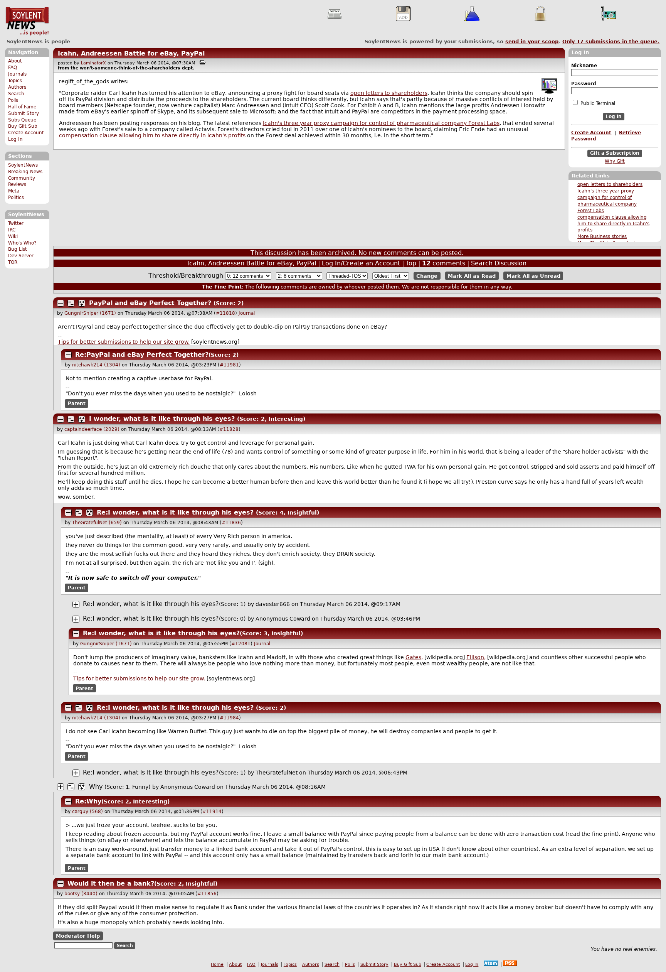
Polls (13, 100)
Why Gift (615, 161)
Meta (13, 191)
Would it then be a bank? (110, 883)
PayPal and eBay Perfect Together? (150, 303)
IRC (11, 230)
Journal (247, 313)
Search (16, 93)
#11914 (212, 811)
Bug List (17, 249)
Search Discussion (498, 263)
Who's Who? (22, 243)
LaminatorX (93, 63)
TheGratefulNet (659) (97, 522)
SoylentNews (27, 21)
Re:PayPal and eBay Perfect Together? (142, 354)
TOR (12, 262)
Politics (16, 197)
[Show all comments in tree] (81, 303)
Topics (15, 80)
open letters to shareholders (609, 184)
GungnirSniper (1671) (90, 313)
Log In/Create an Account (361, 263)
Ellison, (476, 657)
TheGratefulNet (277, 773)
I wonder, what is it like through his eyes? (162, 418)
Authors (17, 87)
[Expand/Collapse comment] (60, 303)
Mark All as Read (472, 276)
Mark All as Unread (533, 276)
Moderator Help (78, 936)
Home (217, 964)
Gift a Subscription (614, 153)
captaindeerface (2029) (91, 429)
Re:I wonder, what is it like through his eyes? (175, 512)
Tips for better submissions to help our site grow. (124, 342)
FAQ (12, 67)
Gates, (414, 657)
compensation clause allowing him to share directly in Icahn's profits (613, 223)
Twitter (16, 223)
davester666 (273, 604)
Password (583, 83)
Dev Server (21, 255)
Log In (15, 139)
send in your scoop (531, 41)
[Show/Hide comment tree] (70, 303)
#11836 (231, 522)
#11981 (229, 365)
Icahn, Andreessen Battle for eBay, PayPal (131, 53)
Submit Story (23, 113)
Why (96, 786)
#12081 (241, 643)
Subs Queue (22, 120)
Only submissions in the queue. (610, 41)
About (15, 61)
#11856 (207, 893)
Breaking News (25, 171)
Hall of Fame (22, 107)
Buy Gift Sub (22, 126)
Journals (17, 74)
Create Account (26, 132)
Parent (77, 403)
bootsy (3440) (81, 893)
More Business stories (602, 236)
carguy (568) (87, 811)
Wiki (13, 236)
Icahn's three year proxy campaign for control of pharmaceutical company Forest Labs (381, 123)
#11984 (229, 718)
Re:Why (88, 801)
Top (411, 263)
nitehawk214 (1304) (96, 365)
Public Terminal (597, 103)
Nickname (584, 65)
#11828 (229, 429)
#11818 (225, 313)
